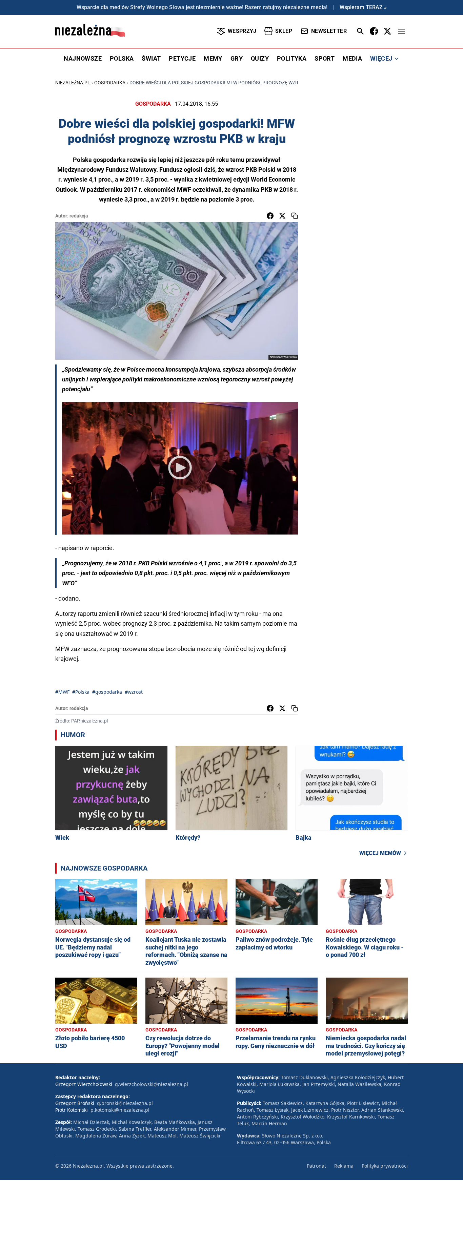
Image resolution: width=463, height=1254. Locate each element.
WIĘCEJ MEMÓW (380, 853)
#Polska (80, 692)
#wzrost (134, 692)
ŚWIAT (151, 58)
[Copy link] (294, 215)
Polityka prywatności (385, 1166)
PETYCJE (182, 58)
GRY (236, 58)
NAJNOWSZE (83, 58)
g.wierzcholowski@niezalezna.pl (151, 1084)
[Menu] (402, 31)
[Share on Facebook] (270, 215)
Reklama (344, 1166)
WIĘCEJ (381, 58)
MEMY (213, 58)
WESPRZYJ (242, 31)
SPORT (325, 58)
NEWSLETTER (329, 31)
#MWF (62, 692)
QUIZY (260, 58)
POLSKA (122, 58)
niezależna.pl (72, 82)
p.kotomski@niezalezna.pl (119, 1110)
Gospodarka (109, 82)
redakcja (78, 215)
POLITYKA (291, 58)
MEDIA (352, 58)
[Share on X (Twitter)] (282, 215)
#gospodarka (107, 692)
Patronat (316, 1166)
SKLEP (283, 31)
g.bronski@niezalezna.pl (125, 1103)
